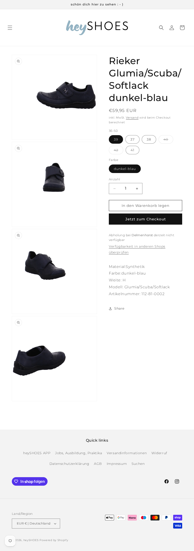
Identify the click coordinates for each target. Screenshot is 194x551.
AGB (98, 464)
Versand (132, 117)
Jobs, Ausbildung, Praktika (78, 453)
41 (132, 150)
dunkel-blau (125, 169)
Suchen (138, 464)
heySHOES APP (36, 453)
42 (118, 151)
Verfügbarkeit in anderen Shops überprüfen (137, 249)
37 (132, 139)
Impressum (117, 464)
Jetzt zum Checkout (145, 219)
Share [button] (119, 308)
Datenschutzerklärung (69, 464)
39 (116, 139)
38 (149, 139)
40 (168, 140)
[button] (10, 27)
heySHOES (31, 540)
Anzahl (114, 179)
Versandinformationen (127, 453)
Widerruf (159, 453)
